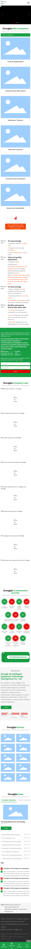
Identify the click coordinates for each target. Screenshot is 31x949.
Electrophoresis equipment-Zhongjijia (15, 532)
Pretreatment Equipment (11, 909)
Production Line (9, 911)
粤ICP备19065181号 (6, 936)
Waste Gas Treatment (15, 149)
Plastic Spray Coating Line (12, 907)
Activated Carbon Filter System (15, 91)
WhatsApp (4, 946)
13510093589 (9, 924)
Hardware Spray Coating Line (13, 904)
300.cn (9, 939)
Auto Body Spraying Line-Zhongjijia (14, 458)
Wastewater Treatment (15, 120)
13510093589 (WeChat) (18, 353)
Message (19, 946)
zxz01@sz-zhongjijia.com (14, 929)
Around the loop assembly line (15, 179)
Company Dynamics (9, 800)
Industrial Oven (23, 909)
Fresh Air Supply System (15, 61)
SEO (22, 936)
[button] (28, 14)
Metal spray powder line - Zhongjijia (14, 409)
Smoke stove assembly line (15, 208)
